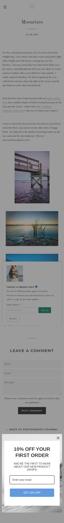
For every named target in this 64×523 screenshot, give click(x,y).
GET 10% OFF (32, 492)
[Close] (58, 438)
